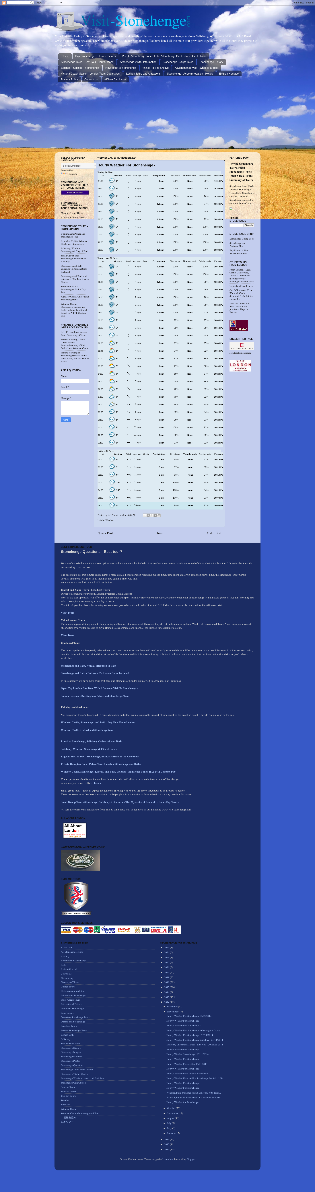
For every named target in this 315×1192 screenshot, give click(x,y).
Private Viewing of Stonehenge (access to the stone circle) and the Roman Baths (75, 357)
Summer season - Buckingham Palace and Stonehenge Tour (95, 696)
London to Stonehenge (72, 1008)
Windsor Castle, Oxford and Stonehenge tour (75, 298)
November (172, 1011)
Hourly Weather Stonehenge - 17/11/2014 (187, 1054)
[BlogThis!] (148, 515)
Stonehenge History (211, 61)
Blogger (191, 1159)
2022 (167, 962)
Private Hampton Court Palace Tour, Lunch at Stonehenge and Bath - (101, 764)
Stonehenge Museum (71, 1056)
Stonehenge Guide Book (242, 238)
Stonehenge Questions (72, 1065)
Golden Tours (68, 986)
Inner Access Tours (70, 999)
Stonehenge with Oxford (73, 1082)
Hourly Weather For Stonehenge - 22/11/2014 (189, 1035)
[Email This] (145, 515)
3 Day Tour (66, 947)
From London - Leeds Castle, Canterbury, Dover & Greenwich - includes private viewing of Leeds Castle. (242, 275)
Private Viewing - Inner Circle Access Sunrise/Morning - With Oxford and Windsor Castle (74, 344)
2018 (167, 982)
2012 (167, 1144)
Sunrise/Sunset (68, 1091)
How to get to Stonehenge (120, 67)
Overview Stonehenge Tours (75, 1017)
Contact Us (91, 79)
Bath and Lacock (69, 969)
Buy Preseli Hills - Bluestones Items (239, 252)
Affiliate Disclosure (115, 79)
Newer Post (105, 533)
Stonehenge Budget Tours (178, 61)
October (171, 1108)
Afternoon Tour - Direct (73, 217)
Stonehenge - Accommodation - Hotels (190, 73)
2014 (167, 1002)
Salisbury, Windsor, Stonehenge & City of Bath (74, 250)
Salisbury (66, 1039)
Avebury (65, 956)
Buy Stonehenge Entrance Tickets (95, 56)
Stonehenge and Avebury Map (238, 244)
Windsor (65, 1104)
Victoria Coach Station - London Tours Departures (90, 73)
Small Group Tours (70, 1043)
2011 (167, 1149)
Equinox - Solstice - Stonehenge (80, 67)
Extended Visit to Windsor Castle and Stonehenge (74, 242)
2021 (167, 967)
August (171, 1118)
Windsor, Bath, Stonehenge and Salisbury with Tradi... (193, 1092)
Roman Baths (67, 1034)
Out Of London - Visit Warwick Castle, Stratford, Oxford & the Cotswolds (241, 295)
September (173, 1113)
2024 (167, 952)
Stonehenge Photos (70, 1060)
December (172, 1006)
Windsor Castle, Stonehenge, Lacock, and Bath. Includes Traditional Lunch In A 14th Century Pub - (119, 771)
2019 (167, 977)
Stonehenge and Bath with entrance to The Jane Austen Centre (75, 279)
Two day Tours (68, 1095)
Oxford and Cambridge (241, 285)
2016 (167, 992)
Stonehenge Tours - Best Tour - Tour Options (87, 61)
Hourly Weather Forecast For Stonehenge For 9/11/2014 (194, 1078)
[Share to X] (152, 515)
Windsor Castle (68, 1109)
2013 (167, 1139)
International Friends (71, 1004)
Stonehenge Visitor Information (138, 61)
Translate (72, 173)
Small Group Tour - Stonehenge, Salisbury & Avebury (73, 258)
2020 (167, 972)
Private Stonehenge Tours (74, 1030)
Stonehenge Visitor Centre (74, 1074)
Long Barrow (67, 1012)
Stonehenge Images (71, 1052)
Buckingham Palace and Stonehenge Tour (73, 235)
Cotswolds (66, 973)
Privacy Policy (69, 79)
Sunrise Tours (68, 1087)
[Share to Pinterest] (159, 515)
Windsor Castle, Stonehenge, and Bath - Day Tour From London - (99, 722)
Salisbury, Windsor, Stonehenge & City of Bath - (89, 749)
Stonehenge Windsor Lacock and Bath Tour (83, 1078)
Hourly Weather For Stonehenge (182, 1020)
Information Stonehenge (73, 995)
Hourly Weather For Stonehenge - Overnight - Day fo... (194, 1030)
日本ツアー (67, 1121)
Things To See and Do (155, 67)
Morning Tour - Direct (72, 213)
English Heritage (229, 73)
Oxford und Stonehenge (73, 1021)
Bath (63, 965)
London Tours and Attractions (143, 73)
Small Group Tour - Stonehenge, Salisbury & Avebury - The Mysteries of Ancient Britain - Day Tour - (120, 802)
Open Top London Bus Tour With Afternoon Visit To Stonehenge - (99, 688)
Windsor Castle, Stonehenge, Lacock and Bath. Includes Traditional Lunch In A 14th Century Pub (74, 309)
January (171, 1133)
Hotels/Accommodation (73, 991)
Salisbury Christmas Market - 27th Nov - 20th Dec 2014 (194, 1044)
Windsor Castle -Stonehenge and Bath (80, 1113)
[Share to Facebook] (155, 515)
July (169, 1123)
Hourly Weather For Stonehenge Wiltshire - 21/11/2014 (194, 1039)
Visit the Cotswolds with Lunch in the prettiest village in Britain (239, 308)
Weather (109, 520)
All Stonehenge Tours (72, 951)
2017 (167, 987)
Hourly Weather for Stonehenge (182, 1102)
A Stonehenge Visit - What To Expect (196, 67)
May (169, 1128)
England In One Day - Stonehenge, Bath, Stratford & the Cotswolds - (101, 756)
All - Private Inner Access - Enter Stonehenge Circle (74, 333)
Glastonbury (67, 978)
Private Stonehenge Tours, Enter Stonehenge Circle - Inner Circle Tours (164, 56)
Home (65, 56)
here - (97, 783)
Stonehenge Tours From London (77, 1069)
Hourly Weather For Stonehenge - (183, 1025)
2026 (167, 947)
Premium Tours (69, 1026)
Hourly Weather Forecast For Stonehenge (187, 1073)
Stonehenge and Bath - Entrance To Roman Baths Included (74, 268)
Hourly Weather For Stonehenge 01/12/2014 (188, 1016)
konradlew (167, 1159)
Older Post (214, 533)
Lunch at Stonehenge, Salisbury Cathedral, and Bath (91, 741)
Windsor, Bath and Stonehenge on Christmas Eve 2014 (193, 1097)
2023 (167, 957)
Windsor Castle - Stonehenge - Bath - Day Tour (73, 289)
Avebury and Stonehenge (73, 960)
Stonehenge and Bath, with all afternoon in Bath (88, 666)
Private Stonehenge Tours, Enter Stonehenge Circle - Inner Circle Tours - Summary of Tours (242, 172)
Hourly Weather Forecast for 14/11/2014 (186, 1063)
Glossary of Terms (70, 982)
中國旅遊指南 (68, 1117)
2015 (167, 997)
